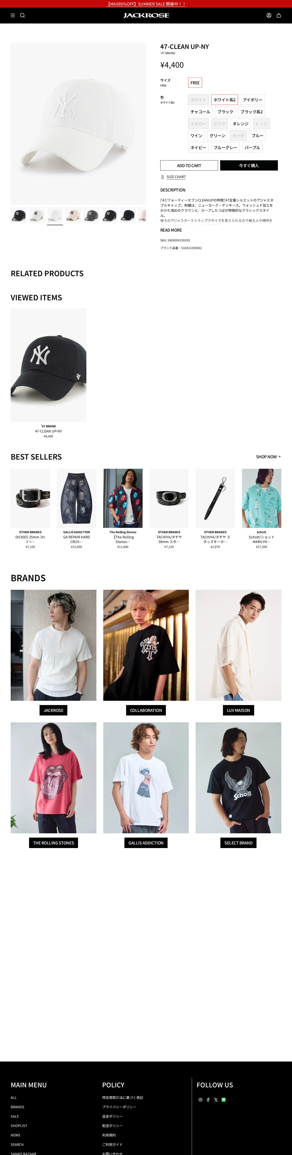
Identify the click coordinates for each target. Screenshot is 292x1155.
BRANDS (17, 1106)
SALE (15, 1116)
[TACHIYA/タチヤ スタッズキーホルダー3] (215, 498)
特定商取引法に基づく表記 (122, 1097)
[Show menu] (13, 15)
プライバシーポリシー (119, 1106)
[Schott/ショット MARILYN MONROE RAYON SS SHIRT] (261, 498)
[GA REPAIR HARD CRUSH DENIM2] (76, 498)
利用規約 (109, 1134)
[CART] (279, 15)
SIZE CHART (176, 176)
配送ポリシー (112, 1125)
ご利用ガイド (112, 1144)
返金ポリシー (112, 1116)
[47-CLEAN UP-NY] (48, 365)
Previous (10, 124)
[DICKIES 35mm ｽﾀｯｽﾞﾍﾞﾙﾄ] (30, 498)
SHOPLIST (19, 1125)
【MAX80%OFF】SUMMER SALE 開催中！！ (146, 4)
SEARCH (17, 1144)
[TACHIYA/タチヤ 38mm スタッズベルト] (169, 498)
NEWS (15, 1134)
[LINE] (223, 1099)
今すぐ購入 (249, 165)
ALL (14, 1097)
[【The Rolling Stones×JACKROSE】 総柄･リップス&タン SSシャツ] (123, 498)
